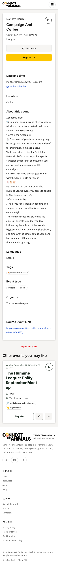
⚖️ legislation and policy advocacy (21, 403)
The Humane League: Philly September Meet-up (22, 380)
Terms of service (9, 531)
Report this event (29, 346)
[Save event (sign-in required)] (48, 20)
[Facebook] (23, 460)
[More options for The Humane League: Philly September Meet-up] (48, 416)
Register (27, 57)
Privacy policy (8, 527)
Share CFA (22, 560)
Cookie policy (8, 536)
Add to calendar (18, 86)
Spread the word (10, 504)
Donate (5, 508)
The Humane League (17, 303)
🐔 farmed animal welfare (18, 272)
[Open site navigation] (52, 4)
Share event (31, 48)
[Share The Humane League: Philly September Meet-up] (39, 416)
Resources (7, 480)
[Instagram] (14, 460)
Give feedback (8, 560)
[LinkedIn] (5, 460)
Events (5, 476)
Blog (4, 489)
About (5, 485)
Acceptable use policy (12, 540)
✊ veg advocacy (14, 407)
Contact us (7, 512)
